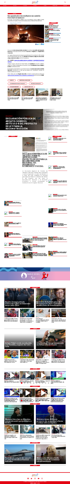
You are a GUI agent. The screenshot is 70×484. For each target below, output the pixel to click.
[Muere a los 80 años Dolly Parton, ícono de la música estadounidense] (50, 168)
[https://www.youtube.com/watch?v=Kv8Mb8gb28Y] (58, 375)
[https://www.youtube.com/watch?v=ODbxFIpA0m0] (11, 393)
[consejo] (6, 234)
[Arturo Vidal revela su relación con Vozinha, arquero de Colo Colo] (50, 153)
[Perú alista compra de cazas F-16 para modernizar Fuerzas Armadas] (50, 139)
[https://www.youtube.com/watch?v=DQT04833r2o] (42, 375)
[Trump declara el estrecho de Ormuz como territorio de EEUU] (6, 245)
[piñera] (47, 40)
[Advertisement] (46, 208)
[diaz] (50, 253)
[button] (12, 80)
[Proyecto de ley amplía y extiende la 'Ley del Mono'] (6, 214)
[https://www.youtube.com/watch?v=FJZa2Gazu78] (27, 393)
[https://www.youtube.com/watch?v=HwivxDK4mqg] (11, 375)
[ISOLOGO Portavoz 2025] (35, 3)
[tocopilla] (47, 31)
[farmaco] (6, 203)
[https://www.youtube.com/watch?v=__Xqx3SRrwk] (27, 375)
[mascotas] (50, 239)
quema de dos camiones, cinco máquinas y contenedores (21, 75)
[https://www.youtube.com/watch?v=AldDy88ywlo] (58, 393)
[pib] (6, 255)
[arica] (47, 26)
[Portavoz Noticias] (5, 2)
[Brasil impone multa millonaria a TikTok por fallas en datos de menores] (50, 182)
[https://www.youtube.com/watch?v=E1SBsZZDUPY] (42, 393)
